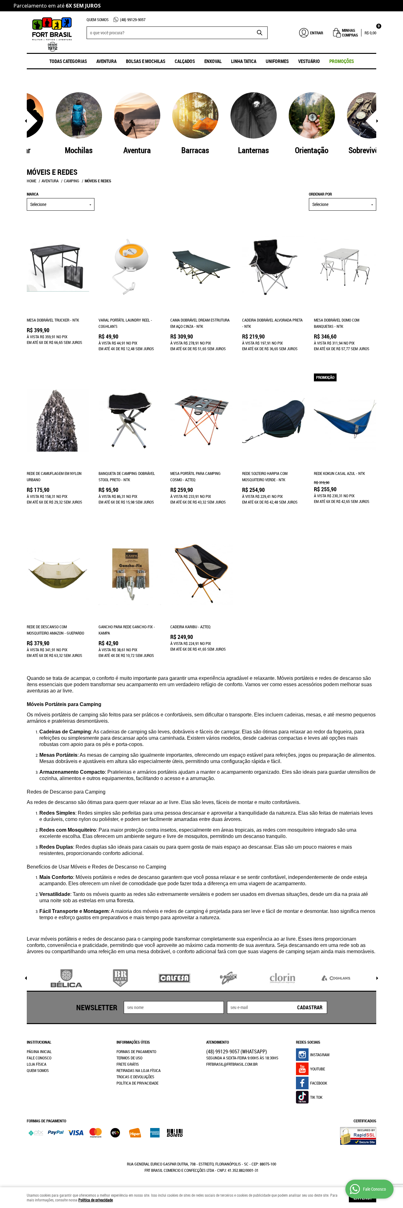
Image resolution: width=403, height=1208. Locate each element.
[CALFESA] (174, 978)
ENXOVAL (213, 61)
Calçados (185, 61)
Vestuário (309, 61)
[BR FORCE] (121, 978)
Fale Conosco (39, 1058)
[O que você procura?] (260, 32)
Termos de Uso (129, 1058)
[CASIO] (229, 978)
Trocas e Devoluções (135, 1077)
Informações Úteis (133, 1042)
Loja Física (36, 1064)
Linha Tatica (243, 61)
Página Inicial (39, 1051)
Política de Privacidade (137, 1083)
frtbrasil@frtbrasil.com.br (232, 1064)
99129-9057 (132, 19)
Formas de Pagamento (136, 1051)
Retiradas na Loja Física (138, 1070)
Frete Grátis (127, 1064)
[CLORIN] (283, 978)
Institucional (39, 1042)
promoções (341, 61)
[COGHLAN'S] (336, 978)
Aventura (106, 61)
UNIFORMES (277, 61)
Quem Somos (98, 19)
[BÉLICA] (66, 978)
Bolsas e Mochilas (145, 61)
